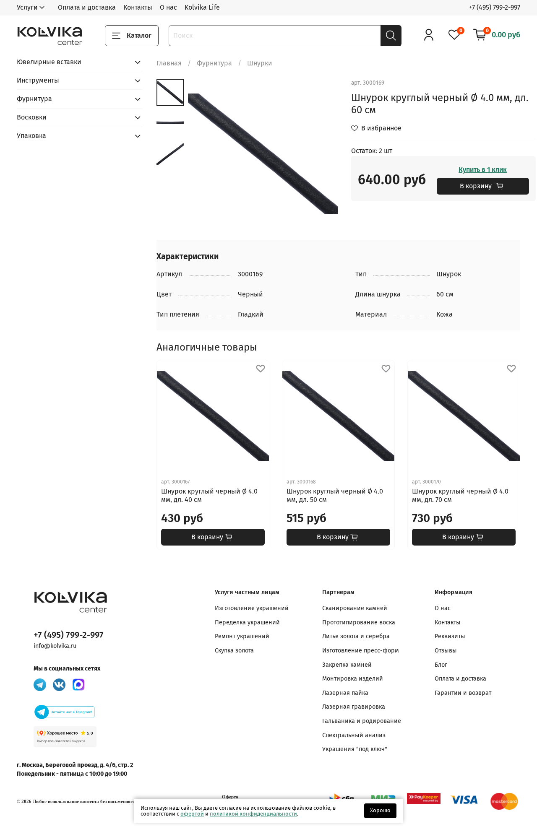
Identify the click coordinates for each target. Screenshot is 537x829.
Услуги (27, 7)
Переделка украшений (247, 622)
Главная (169, 63)
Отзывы (446, 650)
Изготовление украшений (252, 608)
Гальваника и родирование (361, 721)
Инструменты (38, 80)
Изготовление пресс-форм (360, 650)
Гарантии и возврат (463, 692)
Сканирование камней (354, 608)
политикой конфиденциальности (253, 814)
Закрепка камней (347, 664)
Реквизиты (450, 636)
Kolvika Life (202, 7)
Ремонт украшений (242, 636)
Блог (441, 664)
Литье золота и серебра (356, 636)
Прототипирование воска (358, 622)
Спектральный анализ (354, 735)
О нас (168, 7)
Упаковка (31, 136)
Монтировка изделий (352, 678)
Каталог (139, 35)
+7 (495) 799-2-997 (494, 7)
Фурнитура (214, 63)
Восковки (32, 117)
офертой (192, 814)
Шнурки (259, 63)
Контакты (137, 7)
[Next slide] (322, 154)
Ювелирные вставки (49, 62)
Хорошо (380, 810)
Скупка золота (234, 650)
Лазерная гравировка (353, 706)
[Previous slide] (205, 154)
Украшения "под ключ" (354, 749)
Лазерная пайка (345, 692)
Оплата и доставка (87, 7)
